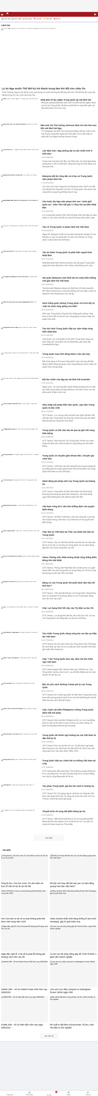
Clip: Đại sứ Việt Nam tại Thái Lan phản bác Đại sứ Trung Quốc (68, 533)
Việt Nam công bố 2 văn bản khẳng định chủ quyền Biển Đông (68, 508)
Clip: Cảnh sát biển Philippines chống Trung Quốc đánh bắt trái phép (68, 711)
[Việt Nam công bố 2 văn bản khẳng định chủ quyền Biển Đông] (20, 516)
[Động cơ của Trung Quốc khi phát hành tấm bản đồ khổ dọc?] (20, 592)
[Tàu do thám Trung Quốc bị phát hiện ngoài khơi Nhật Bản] (20, 262)
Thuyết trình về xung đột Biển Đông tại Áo (63, 811)
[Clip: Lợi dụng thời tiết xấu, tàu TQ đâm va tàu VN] (20, 618)
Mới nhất (7, 19)
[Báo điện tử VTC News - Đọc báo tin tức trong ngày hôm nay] (14, 14)
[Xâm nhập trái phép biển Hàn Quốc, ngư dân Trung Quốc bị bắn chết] (20, 414)
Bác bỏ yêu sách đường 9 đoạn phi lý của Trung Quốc (67, 686)
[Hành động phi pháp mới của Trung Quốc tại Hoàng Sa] (20, 491)
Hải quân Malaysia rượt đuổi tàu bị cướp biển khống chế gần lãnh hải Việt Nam (69, 279)
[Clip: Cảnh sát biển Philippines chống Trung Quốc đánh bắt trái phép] (20, 719)
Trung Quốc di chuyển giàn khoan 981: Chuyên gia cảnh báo (68, 457)
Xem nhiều (18, 19)
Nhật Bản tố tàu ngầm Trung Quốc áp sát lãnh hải (66, 100)
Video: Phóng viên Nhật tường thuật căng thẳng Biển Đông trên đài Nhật (69, 559)
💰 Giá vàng (27, 19)
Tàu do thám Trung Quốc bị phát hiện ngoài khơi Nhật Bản (67, 254)
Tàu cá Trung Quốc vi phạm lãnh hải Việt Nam (65, 227)
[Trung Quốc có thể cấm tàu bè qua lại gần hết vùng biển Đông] (20, 440)
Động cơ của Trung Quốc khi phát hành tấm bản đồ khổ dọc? (68, 584)
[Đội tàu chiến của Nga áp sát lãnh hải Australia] (20, 389)
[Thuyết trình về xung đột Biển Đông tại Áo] (20, 821)
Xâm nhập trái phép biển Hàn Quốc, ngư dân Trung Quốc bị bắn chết (68, 406)
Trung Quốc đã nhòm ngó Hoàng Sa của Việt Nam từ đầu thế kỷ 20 (69, 736)
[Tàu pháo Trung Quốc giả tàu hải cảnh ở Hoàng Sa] (20, 796)
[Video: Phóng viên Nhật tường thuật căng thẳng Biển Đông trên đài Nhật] (20, 567)
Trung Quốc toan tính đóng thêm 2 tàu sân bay (66, 354)
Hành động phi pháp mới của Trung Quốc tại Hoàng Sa (68, 482)
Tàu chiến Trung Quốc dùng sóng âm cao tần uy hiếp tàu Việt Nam (69, 635)
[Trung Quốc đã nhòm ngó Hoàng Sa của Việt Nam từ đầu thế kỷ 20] (20, 745)
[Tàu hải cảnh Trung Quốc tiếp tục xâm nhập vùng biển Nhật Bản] (20, 338)
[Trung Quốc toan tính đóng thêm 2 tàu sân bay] (20, 364)
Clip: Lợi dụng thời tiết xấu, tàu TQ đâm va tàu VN (67, 608)
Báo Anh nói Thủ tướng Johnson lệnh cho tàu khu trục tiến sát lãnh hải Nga (69, 126)
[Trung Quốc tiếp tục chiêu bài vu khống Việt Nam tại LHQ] (20, 770)
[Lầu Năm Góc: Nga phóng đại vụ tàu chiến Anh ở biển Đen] (20, 160)
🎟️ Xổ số (57, 19)
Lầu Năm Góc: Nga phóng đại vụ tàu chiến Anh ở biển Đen (67, 152)
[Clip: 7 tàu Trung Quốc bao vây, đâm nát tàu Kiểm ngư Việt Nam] (20, 669)
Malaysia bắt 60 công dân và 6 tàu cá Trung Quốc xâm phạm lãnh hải (67, 177)
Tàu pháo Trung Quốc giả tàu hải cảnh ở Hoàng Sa (68, 786)
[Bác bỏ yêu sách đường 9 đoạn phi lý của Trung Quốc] (20, 694)
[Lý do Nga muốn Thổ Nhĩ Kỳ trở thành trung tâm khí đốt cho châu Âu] (49, 57)
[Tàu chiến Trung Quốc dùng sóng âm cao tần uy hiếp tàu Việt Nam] (20, 643)
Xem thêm (49, 838)
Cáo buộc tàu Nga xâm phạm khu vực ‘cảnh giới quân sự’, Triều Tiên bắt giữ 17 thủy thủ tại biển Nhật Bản (69, 204)
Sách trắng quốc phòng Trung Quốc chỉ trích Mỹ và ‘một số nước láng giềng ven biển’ (68, 304)
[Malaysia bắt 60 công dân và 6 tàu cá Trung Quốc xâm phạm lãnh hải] (20, 186)
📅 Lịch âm (37, 19)
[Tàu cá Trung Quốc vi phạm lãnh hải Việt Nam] (20, 237)
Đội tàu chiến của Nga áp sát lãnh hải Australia (66, 379)
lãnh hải (5, 25)
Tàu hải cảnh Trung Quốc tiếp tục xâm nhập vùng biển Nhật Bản (67, 330)
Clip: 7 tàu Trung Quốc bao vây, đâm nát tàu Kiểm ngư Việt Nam (67, 660)
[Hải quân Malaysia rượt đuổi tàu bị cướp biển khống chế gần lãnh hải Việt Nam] (20, 287)
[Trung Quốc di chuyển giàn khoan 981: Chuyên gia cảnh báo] (20, 465)
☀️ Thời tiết (47, 19)
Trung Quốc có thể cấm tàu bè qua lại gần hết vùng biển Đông (68, 432)
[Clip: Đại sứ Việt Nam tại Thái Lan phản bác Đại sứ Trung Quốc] (20, 541)
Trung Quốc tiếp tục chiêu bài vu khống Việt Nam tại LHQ (69, 762)
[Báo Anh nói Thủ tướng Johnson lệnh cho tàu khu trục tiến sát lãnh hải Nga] (20, 135)
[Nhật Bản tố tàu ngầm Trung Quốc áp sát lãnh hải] (20, 109)
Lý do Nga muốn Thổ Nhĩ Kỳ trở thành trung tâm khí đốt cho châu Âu (43, 88)
